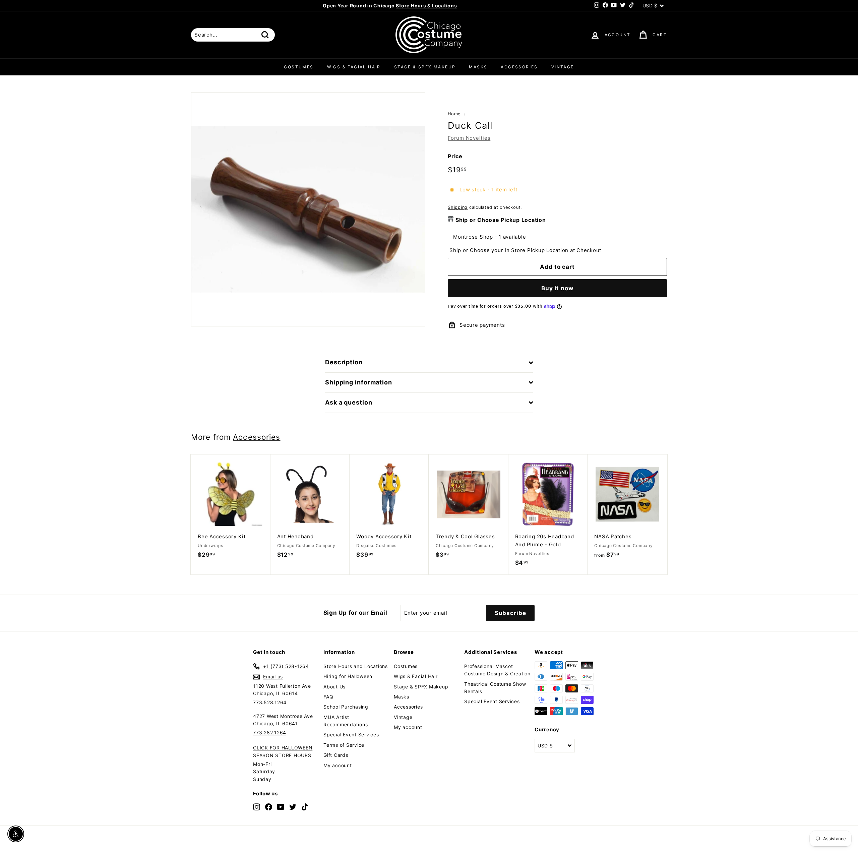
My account (337, 765)
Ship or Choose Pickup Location (500, 220)
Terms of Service (343, 745)
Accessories (519, 66)
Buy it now (557, 288)
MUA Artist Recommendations (345, 720)
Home (454, 113)
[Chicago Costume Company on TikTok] (304, 806)
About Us (334, 686)
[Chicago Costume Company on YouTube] (280, 806)
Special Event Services (351, 734)
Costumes (298, 66)
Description (344, 362)
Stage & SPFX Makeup (425, 66)
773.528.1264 (270, 702)
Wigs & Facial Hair (354, 66)
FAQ (328, 696)
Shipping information (358, 382)
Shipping (458, 207)
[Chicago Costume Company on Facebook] (268, 806)
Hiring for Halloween (347, 676)
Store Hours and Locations (355, 666)
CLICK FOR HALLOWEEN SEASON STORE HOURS (282, 751)
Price (455, 156)
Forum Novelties (469, 138)
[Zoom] (308, 209)
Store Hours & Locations (426, 5)
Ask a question (348, 402)
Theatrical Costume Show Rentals (495, 687)
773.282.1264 (269, 732)
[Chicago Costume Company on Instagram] (256, 806)
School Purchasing (345, 707)
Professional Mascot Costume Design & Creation (497, 669)
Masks (478, 66)
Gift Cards (335, 755)
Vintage (562, 66)
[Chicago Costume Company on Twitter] (292, 806)
